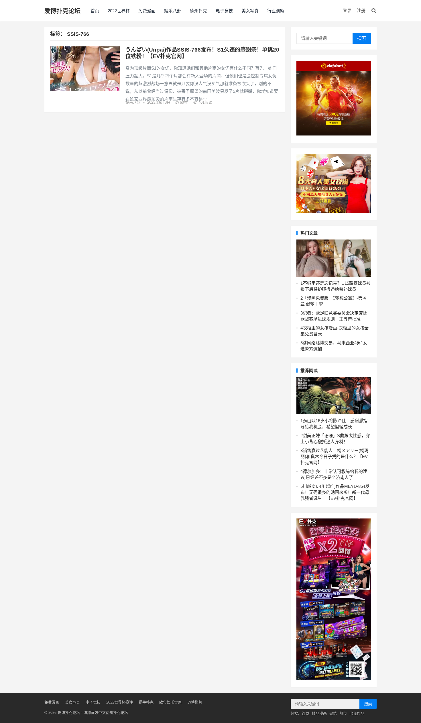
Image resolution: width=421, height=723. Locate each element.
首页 (95, 10)
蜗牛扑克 (146, 702)
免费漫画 (147, 10)
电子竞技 (224, 10)
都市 (343, 713)
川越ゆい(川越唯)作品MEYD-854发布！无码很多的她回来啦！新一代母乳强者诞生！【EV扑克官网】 (334, 492)
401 (204, 102)
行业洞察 (275, 10)
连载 (305, 713)
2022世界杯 (119, 10)
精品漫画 (319, 713)
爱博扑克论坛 (62, 10)
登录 (347, 10)
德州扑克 (198, 10)
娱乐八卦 (172, 10)
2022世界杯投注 (119, 702)
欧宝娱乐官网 (170, 702)
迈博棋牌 (194, 702)
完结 (333, 713)
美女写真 (250, 10)
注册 (361, 10)
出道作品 (356, 713)
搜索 (361, 38)
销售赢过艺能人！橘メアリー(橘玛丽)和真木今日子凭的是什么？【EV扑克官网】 (334, 456)
